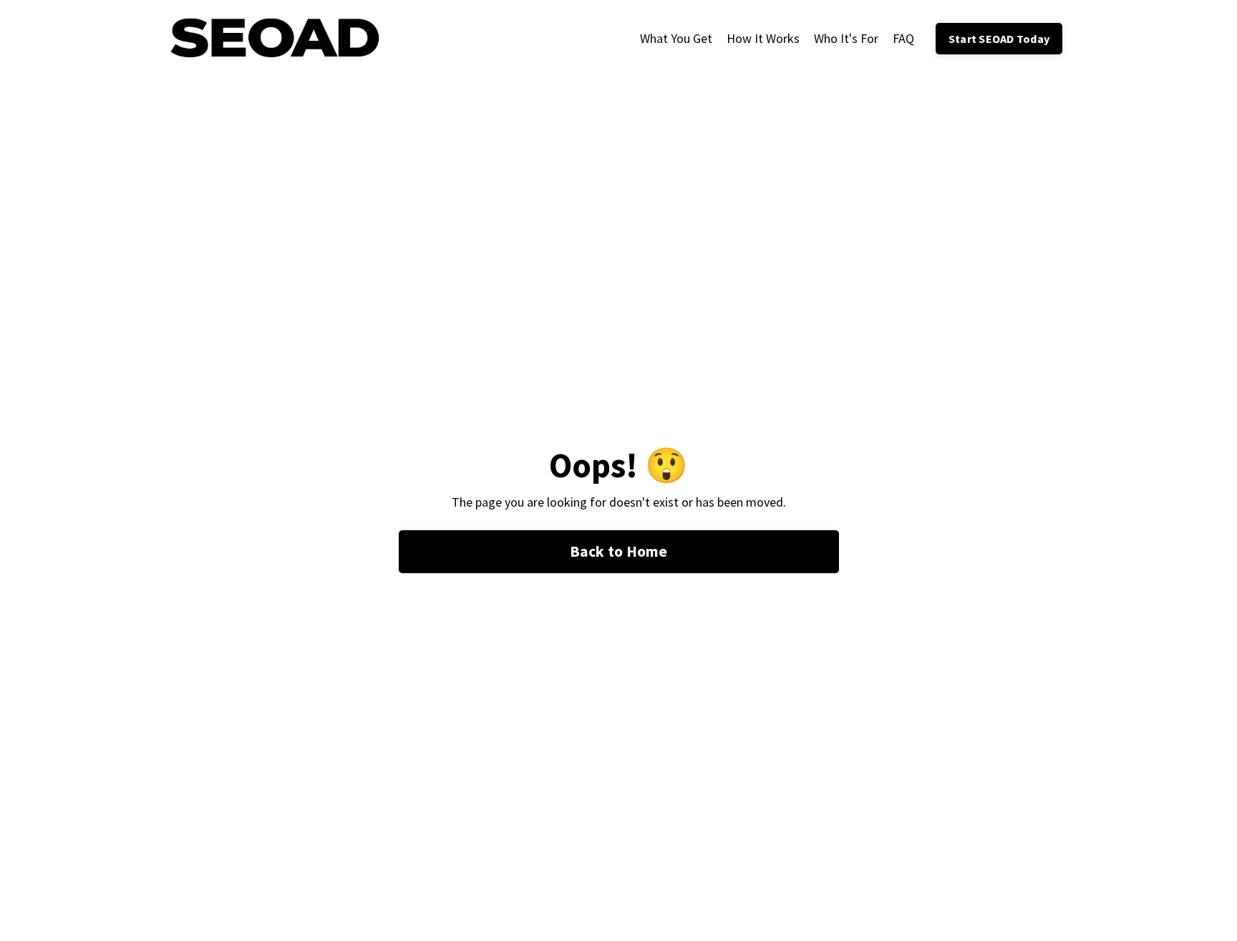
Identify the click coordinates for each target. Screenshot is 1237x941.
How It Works (763, 38)
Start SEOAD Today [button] (999, 38)
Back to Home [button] (619, 551)
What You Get (676, 38)
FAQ (903, 38)
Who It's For (846, 38)
